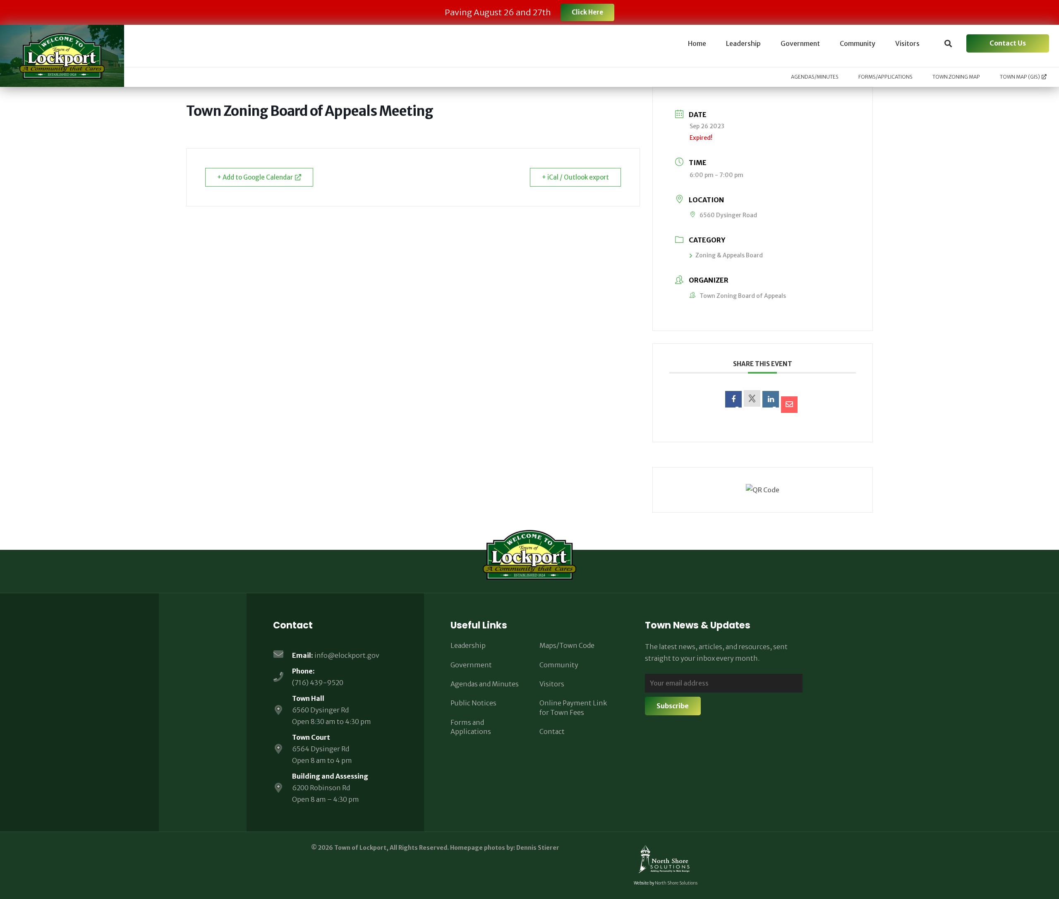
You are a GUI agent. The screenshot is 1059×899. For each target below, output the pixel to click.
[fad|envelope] (282, 655)
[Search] (948, 43)
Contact (552, 731)
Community (558, 665)
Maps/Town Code (566, 645)
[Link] (62, 56)
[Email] (789, 404)
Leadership (468, 645)
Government (471, 665)
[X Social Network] (752, 398)
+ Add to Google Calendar (255, 177)
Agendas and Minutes (484, 684)
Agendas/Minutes (815, 77)
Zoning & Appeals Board (729, 255)
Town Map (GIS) (1020, 77)
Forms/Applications (885, 77)
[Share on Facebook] (733, 399)
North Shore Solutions (676, 883)
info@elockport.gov (346, 655)
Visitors (551, 684)
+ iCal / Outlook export (575, 177)
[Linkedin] (770, 399)
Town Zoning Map (956, 77)
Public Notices (473, 703)
